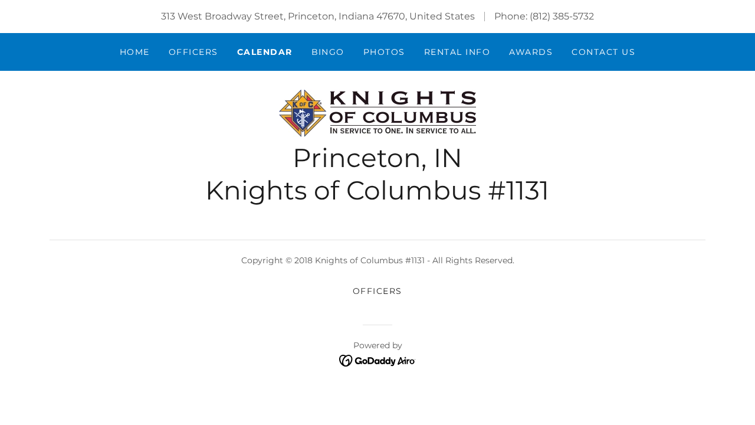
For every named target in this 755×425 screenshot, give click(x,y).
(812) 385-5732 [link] (562, 16)
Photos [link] (384, 52)
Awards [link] (531, 52)
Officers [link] (193, 52)
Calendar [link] (265, 52)
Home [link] (135, 52)
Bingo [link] (328, 52)
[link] (377, 112)
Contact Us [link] (603, 52)
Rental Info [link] (457, 52)
